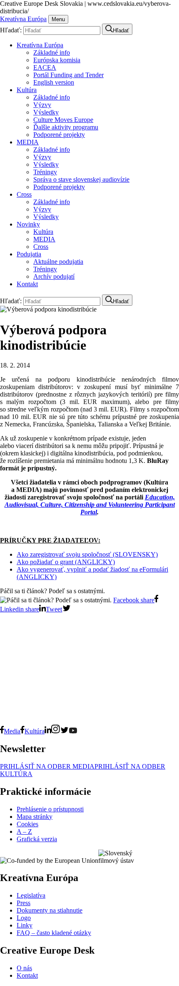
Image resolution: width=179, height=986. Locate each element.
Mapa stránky (34, 816)
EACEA (44, 67)
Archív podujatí (54, 276)
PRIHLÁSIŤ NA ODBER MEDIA (47, 766)
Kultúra (27, 89)
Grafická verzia (37, 838)
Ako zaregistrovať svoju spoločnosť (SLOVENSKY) (87, 554)
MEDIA (28, 142)
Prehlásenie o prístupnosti (50, 809)
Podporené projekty (59, 134)
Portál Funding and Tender (68, 74)
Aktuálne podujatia (58, 261)
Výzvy (42, 104)
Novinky (28, 224)
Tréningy (45, 171)
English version (53, 82)
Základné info (51, 52)
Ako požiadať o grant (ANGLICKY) (66, 561)
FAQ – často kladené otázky (54, 932)
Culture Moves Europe (63, 119)
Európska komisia (56, 59)
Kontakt (27, 283)
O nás (24, 967)
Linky (24, 925)
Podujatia (29, 254)
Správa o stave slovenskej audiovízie (81, 179)
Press (23, 902)
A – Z (24, 831)
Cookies (27, 824)
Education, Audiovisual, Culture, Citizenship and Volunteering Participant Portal (90, 505)
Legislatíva (31, 895)
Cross (24, 194)
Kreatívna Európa (23, 18)
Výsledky (46, 112)
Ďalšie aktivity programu (65, 127)
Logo (24, 917)
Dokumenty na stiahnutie (49, 910)
